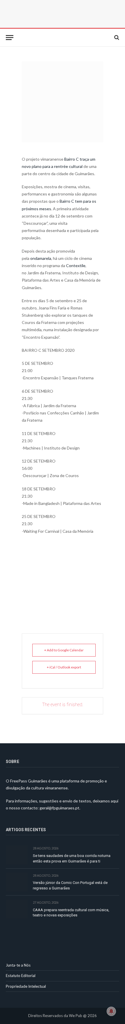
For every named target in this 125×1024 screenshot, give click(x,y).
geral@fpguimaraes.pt (59, 807)
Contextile (75, 265)
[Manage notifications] (111, 1011)
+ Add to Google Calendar (64, 650)
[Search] (116, 37)
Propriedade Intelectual (26, 986)
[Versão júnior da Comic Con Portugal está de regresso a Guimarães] (17, 882)
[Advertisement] (62, 577)
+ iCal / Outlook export (64, 667)
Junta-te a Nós (18, 965)
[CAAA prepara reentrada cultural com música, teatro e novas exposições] (17, 909)
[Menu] (9, 37)
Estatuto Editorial (20, 975)
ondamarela (40, 258)
